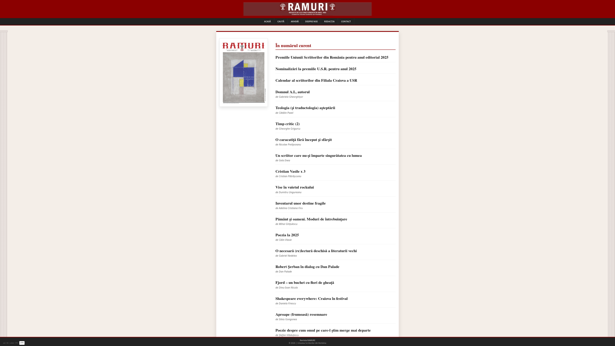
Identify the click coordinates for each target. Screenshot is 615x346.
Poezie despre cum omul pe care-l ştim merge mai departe (323, 330)
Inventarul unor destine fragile (300, 203)
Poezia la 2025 (287, 234)
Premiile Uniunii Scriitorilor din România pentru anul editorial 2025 (331, 57)
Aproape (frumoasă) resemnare (301, 314)
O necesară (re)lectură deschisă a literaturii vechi (316, 250)
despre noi (311, 21)
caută (280, 21)
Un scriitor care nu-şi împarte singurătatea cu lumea (318, 155)
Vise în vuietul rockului (294, 187)
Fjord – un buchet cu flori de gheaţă (304, 282)
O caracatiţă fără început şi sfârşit (303, 139)
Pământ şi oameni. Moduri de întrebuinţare (311, 218)
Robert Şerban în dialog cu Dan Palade (307, 266)
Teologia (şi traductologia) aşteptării (305, 107)
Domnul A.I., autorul (292, 91)
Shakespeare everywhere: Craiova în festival (311, 298)
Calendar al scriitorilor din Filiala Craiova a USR (316, 80)
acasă (267, 21)
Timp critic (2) (287, 123)
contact (346, 21)
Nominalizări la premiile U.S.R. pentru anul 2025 (315, 68)
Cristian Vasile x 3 (290, 171)
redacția (329, 21)
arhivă (295, 21)
